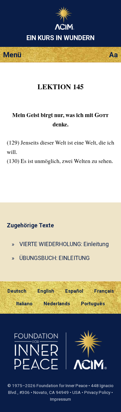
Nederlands (57, 304)
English (45, 291)
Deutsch (16, 291)
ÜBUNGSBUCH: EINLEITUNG (54, 258)
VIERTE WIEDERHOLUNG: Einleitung (64, 244)
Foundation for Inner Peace (61, 385)
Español (74, 291)
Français (104, 291)
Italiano (24, 304)
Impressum (60, 399)
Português (93, 304)
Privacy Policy (97, 392)
